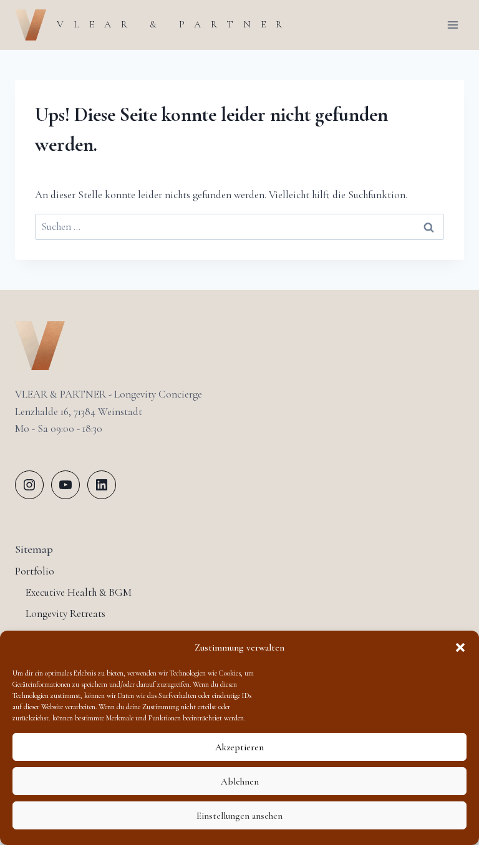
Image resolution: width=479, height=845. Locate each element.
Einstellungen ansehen (239, 815)
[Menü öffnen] (452, 24)
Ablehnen (240, 781)
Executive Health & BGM (79, 592)
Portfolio (34, 571)
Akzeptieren (239, 747)
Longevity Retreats (65, 613)
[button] (460, 647)
